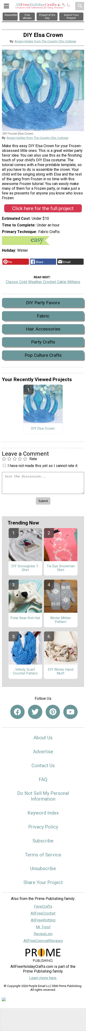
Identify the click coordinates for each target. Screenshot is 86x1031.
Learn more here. (43, 978)
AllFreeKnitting (43, 920)
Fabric (43, 316)
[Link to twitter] (35, 712)
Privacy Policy (43, 827)
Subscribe (43, 841)
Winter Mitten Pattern (60, 620)
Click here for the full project (43, 208)
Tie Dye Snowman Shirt (61, 568)
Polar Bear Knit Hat (25, 618)
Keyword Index (43, 813)
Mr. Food (43, 927)
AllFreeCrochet (43, 913)
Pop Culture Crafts (43, 355)
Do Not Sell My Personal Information (43, 796)
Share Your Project (43, 882)
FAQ (43, 779)
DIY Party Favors (43, 302)
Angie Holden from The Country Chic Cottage (45, 41)
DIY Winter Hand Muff (60, 671)
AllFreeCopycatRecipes (43, 940)
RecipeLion (43, 934)
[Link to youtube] (70, 712)
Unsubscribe (43, 868)
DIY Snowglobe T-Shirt (25, 568)
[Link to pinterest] (53, 712)
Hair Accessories (43, 329)
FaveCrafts (43, 906)
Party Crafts (43, 342)
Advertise (43, 751)
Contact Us (43, 765)
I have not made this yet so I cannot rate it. (43, 465)
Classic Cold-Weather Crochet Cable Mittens (43, 282)
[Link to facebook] (17, 712)
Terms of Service (43, 855)
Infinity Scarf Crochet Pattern (25, 671)
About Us (43, 737)
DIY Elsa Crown (43, 429)
